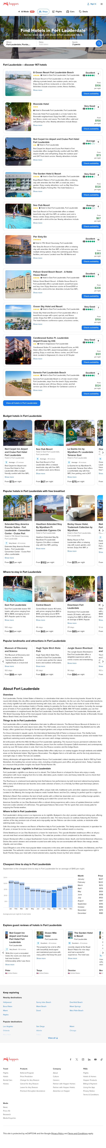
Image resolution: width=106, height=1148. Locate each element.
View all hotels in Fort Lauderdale (21, 403)
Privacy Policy (57, 1134)
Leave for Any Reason (29, 1087)
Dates (41, 42)
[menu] (101, 4)
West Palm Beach (76, 1011)
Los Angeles (8, 1026)
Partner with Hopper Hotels (64, 1087)
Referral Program (27, 1073)
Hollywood (7, 1002)
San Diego (40, 1026)
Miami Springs (75, 1006)
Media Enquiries (9, 1118)
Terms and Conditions (78, 1134)
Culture (56, 1077)
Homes (6, 1084)
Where (9, 42)
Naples (6, 1015)
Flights (5, 1073)
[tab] (26, 11)
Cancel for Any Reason (29, 1084)
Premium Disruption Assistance (32, 1091)
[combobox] (17, 43)
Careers (56, 1080)
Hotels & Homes (89, 1077)
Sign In (93, 4)
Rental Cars (7, 1080)
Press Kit (6, 1111)
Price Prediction (26, 1077)
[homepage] (11, 4)
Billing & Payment (90, 1084)
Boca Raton (7, 1006)
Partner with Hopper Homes (64, 1084)
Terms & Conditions (91, 1095)
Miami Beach (41, 1006)
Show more (37, 90)
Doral (38, 1011)
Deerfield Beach (76, 1002)
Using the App (89, 1087)
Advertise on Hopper (61, 1091)
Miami (5, 1011)
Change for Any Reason (29, 1080)
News (5, 1107)
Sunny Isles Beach (43, 1002)
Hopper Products (90, 1080)
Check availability (91, 94)
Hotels (5, 1077)
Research (7, 1114)
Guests (75, 42)
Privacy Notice (89, 1091)
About (55, 1073)
